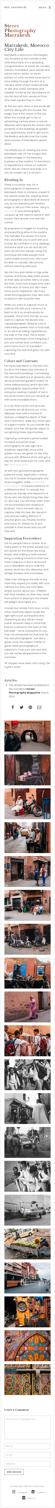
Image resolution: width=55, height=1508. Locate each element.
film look (9, 211)
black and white (18, 464)
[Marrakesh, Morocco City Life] (27, 736)
